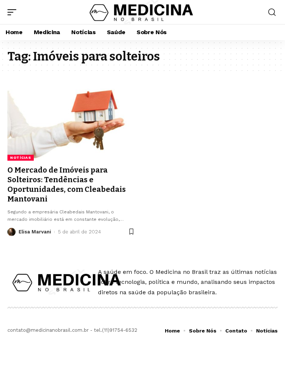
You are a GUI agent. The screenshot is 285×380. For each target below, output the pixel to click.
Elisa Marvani (35, 232)
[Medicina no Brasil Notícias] (142, 12)
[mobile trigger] (13, 12)
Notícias (20, 157)
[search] (272, 12)
